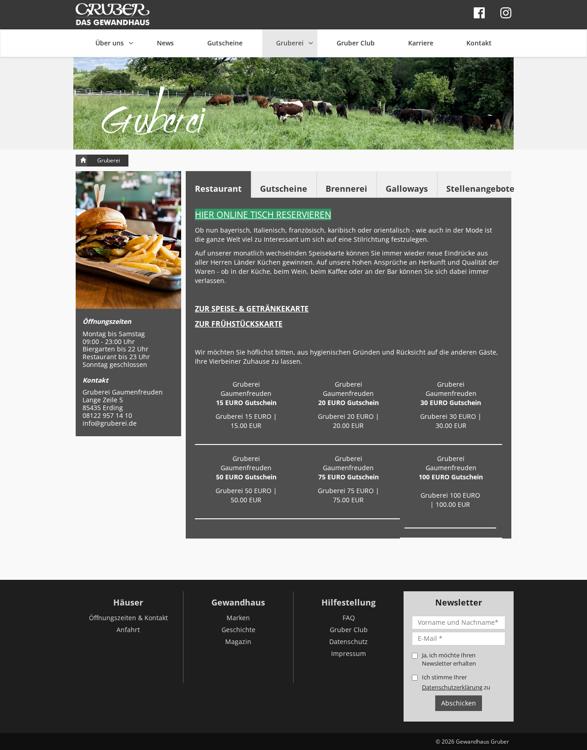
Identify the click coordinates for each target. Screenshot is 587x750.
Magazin (238, 641)
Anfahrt (128, 629)
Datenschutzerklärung (452, 687)
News (165, 43)
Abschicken (458, 703)
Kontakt (479, 43)
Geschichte (238, 629)
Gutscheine (225, 43)
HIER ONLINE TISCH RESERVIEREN (263, 214)
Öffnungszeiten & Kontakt (128, 617)
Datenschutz (348, 641)
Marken (238, 617)
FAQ (349, 617)
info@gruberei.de (110, 423)
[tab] (218, 184)
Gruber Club (356, 43)
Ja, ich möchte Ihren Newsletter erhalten (449, 659)
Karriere (420, 43)
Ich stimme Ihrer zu (456, 682)
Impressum (348, 653)
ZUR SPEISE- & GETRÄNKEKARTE (252, 309)
